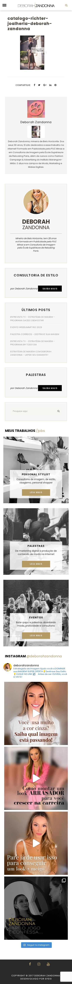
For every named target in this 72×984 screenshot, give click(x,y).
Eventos (36, 617)
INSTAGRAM (33, 656)
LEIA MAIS (36, 492)
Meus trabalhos (25, 430)
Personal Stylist (36, 474)
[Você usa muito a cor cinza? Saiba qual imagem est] (36, 713)
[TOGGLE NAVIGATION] (4, 5)
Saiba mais (50, 288)
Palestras (36, 546)
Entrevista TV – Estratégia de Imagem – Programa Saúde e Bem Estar (32, 318)
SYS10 (48, 978)
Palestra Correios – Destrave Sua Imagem (34, 334)
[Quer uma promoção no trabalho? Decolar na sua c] (36, 778)
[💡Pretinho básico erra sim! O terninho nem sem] (36, 908)
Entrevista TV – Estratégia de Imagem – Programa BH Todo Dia (32, 343)
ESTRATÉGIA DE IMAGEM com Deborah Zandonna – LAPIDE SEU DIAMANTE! (30, 353)
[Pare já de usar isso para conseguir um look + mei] (36, 843)
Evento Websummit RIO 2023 (26, 327)
